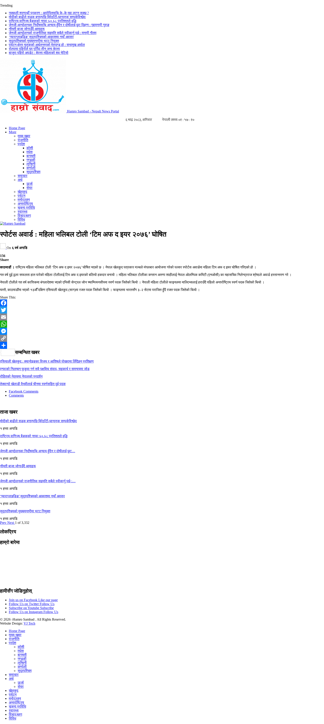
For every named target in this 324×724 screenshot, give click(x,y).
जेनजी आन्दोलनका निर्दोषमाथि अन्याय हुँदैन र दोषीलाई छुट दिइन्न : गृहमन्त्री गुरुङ (59, 25)
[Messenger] (162, 331)
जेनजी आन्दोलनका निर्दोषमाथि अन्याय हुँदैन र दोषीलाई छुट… (37, 451)
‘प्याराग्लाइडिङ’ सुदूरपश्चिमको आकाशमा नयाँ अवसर (41, 37)
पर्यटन (21, 196)
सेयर (29, 188)
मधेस (29, 152)
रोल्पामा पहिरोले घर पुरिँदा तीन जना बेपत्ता (34, 49)
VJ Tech (29, 623)
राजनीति (23, 140)
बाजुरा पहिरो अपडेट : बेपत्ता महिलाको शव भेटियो (38, 53)
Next (11, 522)
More (12, 132)
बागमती (30, 156)
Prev (3, 522)
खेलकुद (22, 192)
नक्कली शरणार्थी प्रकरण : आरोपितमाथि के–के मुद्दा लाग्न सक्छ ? (49, 13)
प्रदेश (21, 144)
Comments (16, 395)
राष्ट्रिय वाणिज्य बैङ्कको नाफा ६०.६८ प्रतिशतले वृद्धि (42, 21)
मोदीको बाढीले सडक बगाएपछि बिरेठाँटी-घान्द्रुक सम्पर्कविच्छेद (47, 17)
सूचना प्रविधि (26, 207)
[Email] (162, 317)
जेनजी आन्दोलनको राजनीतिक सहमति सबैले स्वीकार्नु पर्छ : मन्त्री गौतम (52, 33)
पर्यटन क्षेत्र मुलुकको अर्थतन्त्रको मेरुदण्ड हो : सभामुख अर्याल (47, 45)
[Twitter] (162, 310)
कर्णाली (30, 168)
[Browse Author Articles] (3, 248)
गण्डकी (30, 160)
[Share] (162, 345)
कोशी (29, 148)
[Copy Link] (162, 338)
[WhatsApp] (162, 324)
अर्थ (20, 180)
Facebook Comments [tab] (23, 391)
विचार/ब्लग (24, 215)
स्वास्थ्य (22, 211)
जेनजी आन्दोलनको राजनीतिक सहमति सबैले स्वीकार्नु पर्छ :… (38, 481)
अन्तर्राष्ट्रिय (25, 203)
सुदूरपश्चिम (33, 172)
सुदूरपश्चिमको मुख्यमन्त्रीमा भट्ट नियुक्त (34, 41)
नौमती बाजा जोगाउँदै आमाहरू (27, 29)
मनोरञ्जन (24, 199)
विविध (21, 219)
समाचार (22, 176)
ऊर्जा (29, 184)
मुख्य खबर (24, 136)
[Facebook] (162, 302)
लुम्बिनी (30, 164)
